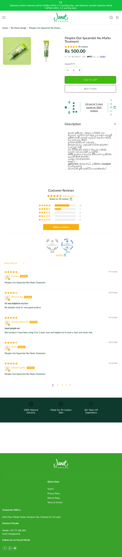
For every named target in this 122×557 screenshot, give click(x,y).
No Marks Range (18, 28)
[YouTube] (14, 548)
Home (5, 28)
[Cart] (117, 17)
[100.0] (67, 245)
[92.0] (52, 245)
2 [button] (57, 385)
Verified (59, 255)
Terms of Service (54, 502)
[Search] (111, 17)
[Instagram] (9, 548)
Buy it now (90, 88)
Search (50, 489)
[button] (4, 17)
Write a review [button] (61, 227)
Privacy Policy (53, 493)
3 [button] (62, 385)
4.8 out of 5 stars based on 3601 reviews (94, 107)
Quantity (70, 64)
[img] (11, 272)
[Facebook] (4, 548)
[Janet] (61, 18)
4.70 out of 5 (69, 196)
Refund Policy (53, 498)
